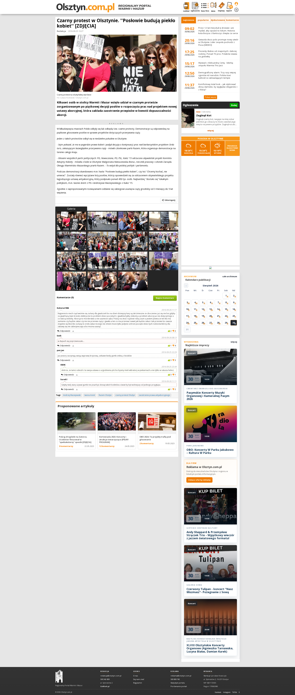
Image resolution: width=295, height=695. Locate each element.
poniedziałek (204, 151)
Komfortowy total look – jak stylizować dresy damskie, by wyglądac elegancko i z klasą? (217, 87)
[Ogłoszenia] (194, 7)
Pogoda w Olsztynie (210, 138)
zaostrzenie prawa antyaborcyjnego (154, 395)
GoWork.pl (105, 686)
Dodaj (234, 105)
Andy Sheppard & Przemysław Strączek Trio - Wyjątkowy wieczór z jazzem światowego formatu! (210, 535)
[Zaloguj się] (236, 4)
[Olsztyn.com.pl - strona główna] (59, 676)
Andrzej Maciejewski (72, 395)
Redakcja (61, 31)
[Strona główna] (103, 7)
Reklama (175, 671)
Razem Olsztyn (105, 395)
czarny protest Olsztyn (125, 395)
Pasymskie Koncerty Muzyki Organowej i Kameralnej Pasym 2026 (208, 396)
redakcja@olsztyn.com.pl (110, 676)
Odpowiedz (65, 331)
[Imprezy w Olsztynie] (221, 7)
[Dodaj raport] (229, 7)
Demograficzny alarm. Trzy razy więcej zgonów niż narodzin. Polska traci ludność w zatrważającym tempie (217, 75)
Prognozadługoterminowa (232, 148)
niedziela (188, 151)
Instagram (226, 692)
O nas (135, 676)
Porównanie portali (179, 686)
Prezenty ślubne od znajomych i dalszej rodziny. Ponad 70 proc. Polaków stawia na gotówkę (217, 54)
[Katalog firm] (204, 7)
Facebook (218, 692)
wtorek (217, 151)
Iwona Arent (90, 395)
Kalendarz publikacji (198, 279)
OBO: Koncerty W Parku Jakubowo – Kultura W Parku (210, 451)
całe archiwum (229, 276)
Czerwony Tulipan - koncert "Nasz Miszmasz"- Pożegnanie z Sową (210, 590)
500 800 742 (175, 679)
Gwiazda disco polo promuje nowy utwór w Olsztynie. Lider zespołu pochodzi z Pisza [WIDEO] (218, 42)
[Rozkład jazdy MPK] (185, 7)
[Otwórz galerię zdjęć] (117, 63)
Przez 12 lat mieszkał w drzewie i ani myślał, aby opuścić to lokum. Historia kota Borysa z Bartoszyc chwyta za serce (218, 30)
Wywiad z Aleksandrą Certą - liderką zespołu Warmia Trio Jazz (215, 64)
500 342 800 (105, 679)
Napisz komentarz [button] (165, 298)
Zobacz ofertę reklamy (199, 480)
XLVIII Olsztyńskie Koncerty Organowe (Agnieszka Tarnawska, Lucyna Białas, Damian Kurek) (210, 648)
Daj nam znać (138, 679)
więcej (210, 130)
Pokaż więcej (210, 97)
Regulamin (137, 683)
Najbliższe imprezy (197, 345)
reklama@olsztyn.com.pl (181, 676)
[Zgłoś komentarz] (73, 331)
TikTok (234, 692)
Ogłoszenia (190, 105)
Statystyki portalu (178, 683)
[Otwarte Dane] (213, 7)
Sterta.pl (207, 676)
